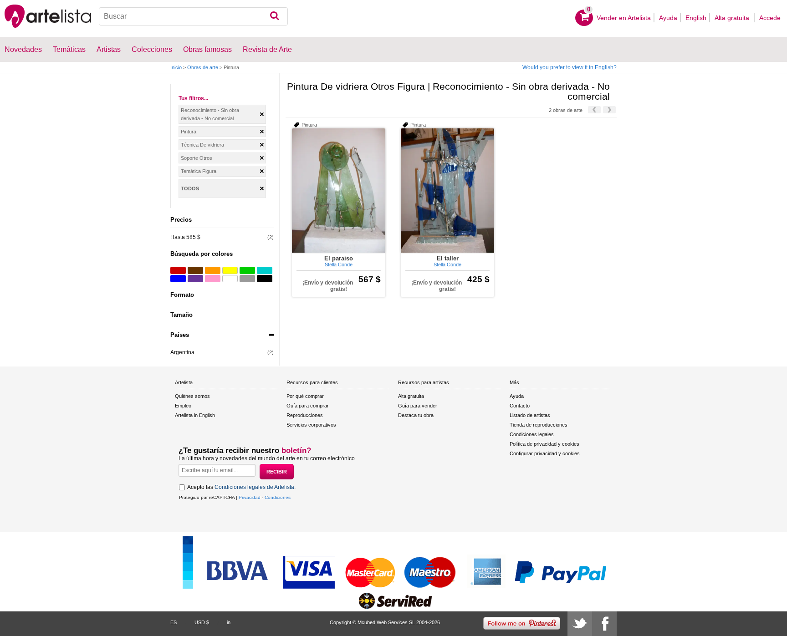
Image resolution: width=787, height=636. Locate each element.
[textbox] (193, 16)
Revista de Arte (267, 49)
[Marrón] (195, 270)
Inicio (176, 67)
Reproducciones (304, 415)
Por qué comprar (305, 396)
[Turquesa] (264, 270)
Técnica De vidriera (202, 145)
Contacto (520, 405)
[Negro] (264, 278)
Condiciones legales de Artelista (254, 487)
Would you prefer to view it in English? (569, 67)
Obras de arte (202, 67)
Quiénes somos (192, 396)
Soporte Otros (196, 158)
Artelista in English (195, 415)
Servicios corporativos (311, 424)
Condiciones (278, 497)
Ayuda (668, 17)
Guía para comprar (307, 405)
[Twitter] (579, 623)
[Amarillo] (230, 270)
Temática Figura (198, 171)
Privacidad (250, 497)
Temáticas (69, 49)
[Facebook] (604, 623)
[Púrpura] (195, 278)
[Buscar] (274, 16)
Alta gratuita (733, 17)
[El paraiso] (338, 190)
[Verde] (247, 270)
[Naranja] (212, 270)
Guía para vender (417, 405)
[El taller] (447, 190)
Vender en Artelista (624, 17)
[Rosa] (212, 278)
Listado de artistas (530, 415)
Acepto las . (241, 487)
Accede (770, 17)
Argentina (182, 352)
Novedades (23, 49)
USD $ (201, 622)
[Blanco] (230, 278)
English (695, 17)
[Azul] (178, 278)
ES (173, 622)
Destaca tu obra (416, 415)
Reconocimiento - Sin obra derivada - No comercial (210, 114)
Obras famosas (207, 49)
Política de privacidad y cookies (544, 444)
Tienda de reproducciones (538, 424)
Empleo (183, 405)
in (228, 622)
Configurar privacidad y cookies (545, 453)
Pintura (188, 131)
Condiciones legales (532, 434)
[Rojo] (178, 270)
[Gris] (247, 278)
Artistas (109, 49)
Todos (190, 188)
